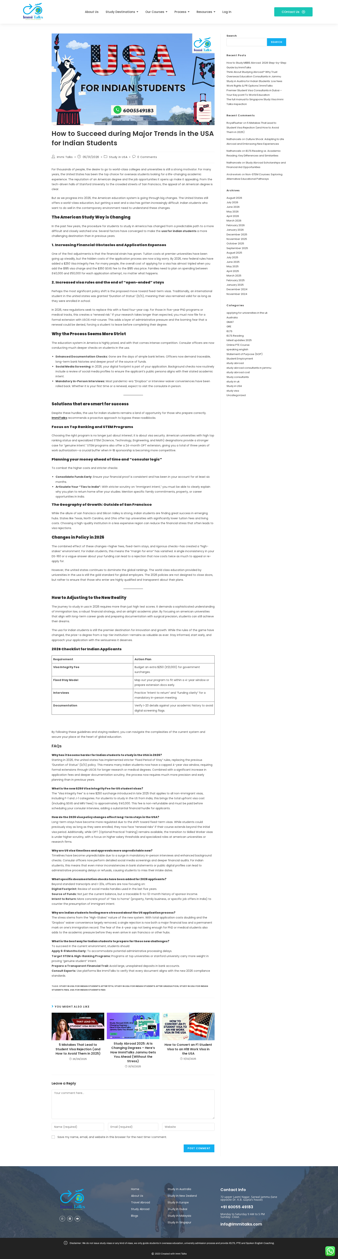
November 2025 (237, 239)
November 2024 (237, 294)
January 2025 (235, 285)
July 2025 (232, 257)
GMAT (230, 322)
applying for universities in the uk (247, 313)
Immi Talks (65, 157)
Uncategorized (236, 395)
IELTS (229, 331)
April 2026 (233, 216)
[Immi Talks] (33, 11)
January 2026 (235, 230)
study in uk (233, 381)
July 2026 (232, 202)
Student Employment (240, 358)
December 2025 (237, 234)
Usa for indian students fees (87, 989)
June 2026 (233, 207)
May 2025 (233, 266)
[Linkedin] (70, 1219)
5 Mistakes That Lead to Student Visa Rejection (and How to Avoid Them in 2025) (78, 1049)
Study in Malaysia (179, 1216)
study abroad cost (238, 372)
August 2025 (234, 253)
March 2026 (234, 220)
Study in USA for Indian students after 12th (86, 986)
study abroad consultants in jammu (249, 368)
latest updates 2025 (239, 340)
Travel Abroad (140, 1202)
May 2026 (233, 211)
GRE (229, 326)
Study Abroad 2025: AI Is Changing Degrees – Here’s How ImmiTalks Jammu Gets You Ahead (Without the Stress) (133, 1052)
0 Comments (147, 157)
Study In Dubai (177, 1209)
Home (135, 1189)
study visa (233, 391)
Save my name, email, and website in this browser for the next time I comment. (112, 1137)
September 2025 (237, 248)
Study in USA (118, 157)
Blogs (134, 1216)
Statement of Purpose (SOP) (244, 354)
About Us (137, 1196)
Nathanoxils (234, 139)
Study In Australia (179, 1189)
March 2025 (234, 275)
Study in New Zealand (182, 1196)
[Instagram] (62, 1219)
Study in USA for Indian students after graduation (146, 986)
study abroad (235, 363)
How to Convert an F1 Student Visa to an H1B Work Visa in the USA (188, 1049)
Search (232, 36)
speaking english (237, 349)
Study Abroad (140, 1209)
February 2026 (236, 225)
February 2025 (236, 280)
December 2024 (237, 289)
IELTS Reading (235, 336)
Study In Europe (178, 1202)
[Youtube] (77, 1219)
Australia (232, 317)
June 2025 (233, 262)
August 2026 (234, 198)
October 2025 (235, 243)
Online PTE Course (238, 345)
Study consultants (238, 377)
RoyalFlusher (235, 123)
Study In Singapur (179, 1222)
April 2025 (233, 271)
